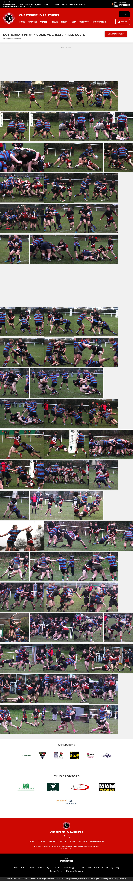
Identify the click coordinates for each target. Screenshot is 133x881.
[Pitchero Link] (124, 5)
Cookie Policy (56, 871)
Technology (69, 867)
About (32, 867)
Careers (56, 867)
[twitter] (10, 2)
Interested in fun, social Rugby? (35, 5)
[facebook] (4, 2)
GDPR (81, 867)
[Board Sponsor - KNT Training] (107, 787)
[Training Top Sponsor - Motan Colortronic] (66, 802)
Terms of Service (95, 867)
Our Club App (9, 5)
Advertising (43, 867)
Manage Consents (74, 871)
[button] (21, 21)
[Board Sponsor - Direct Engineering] (80, 787)
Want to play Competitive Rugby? (70, 5)
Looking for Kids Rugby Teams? (17, 7)
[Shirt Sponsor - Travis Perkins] (53, 787)
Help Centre (19, 867)
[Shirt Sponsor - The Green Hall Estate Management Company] (26, 787)
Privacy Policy (112, 867)
